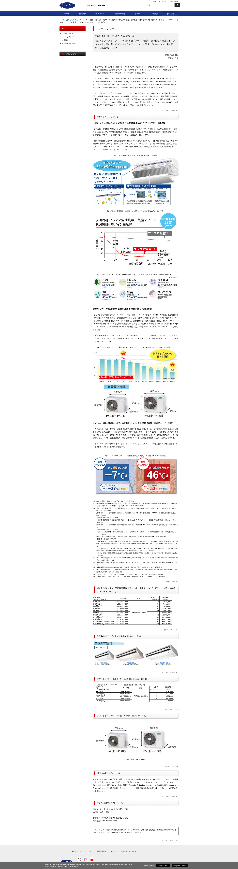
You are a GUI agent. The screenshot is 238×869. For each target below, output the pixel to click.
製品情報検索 (120, 14)
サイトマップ (163, 1)
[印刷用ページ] (173, 20)
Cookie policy (73, 867)
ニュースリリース (81, 20)
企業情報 (154, 14)
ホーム (67, 14)
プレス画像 (129, 759)
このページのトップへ (171, 110)
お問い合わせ (174, 1)
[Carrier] (66, 862)
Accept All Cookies (180, 866)
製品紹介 (82, 14)
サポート (138, 14)
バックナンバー (69, 37)
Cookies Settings (148, 866)
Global (154, 1)
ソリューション (100, 14)
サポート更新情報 (68, 43)
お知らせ (170, 14)
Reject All (163, 866)
